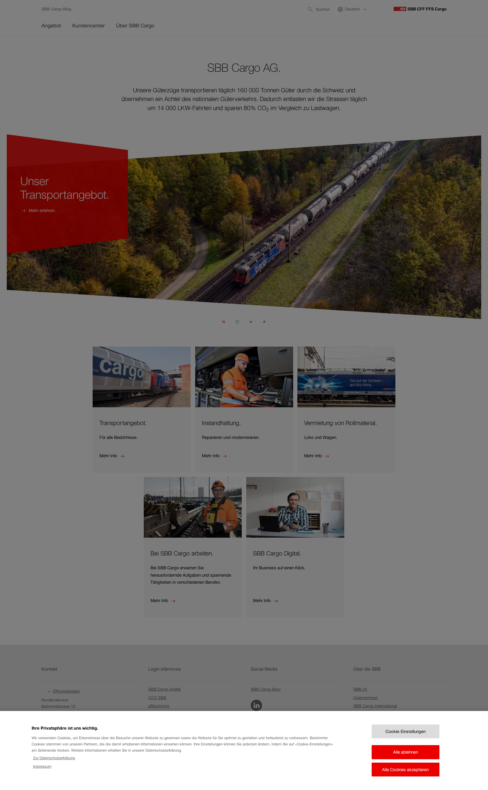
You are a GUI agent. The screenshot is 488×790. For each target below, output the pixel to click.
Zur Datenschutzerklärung (54, 758)
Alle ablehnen (405, 752)
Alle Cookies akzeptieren (405, 769)
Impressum (42, 766)
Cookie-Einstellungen (405, 731)
